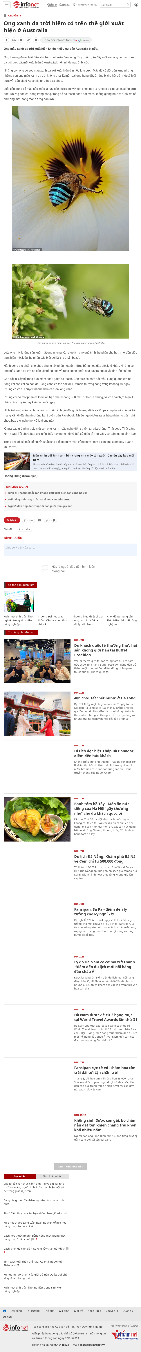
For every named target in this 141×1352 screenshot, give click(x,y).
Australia (24, 529)
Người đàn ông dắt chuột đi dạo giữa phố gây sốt (40, 506)
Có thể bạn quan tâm (21, 585)
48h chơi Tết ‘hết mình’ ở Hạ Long (105, 698)
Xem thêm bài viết (70, 1166)
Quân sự (128, 1311)
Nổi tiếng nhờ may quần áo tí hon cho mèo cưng (39, 499)
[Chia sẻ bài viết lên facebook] (6, 40)
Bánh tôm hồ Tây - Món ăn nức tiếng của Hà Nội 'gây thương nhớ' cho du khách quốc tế (101, 808)
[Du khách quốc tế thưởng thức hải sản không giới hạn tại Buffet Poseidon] (37, 661)
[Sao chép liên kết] (28, 40)
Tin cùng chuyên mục (21, 632)
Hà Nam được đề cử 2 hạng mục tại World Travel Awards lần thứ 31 (105, 1017)
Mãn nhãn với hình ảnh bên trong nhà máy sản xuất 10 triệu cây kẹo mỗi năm (83, 457)
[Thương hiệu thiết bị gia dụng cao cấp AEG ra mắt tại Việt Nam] (88, 601)
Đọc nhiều (20, 1176)
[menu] (6, 4)
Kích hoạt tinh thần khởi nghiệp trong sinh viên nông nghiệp (18, 620)
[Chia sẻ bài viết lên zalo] (14, 40)
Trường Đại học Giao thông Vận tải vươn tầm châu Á (52, 620)
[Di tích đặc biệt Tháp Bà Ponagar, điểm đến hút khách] (37, 766)
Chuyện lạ (14, 15)
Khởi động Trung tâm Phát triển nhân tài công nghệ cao (122, 620)
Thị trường (33, 1311)
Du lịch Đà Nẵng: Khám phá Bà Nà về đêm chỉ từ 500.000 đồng (104, 859)
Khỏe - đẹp (94, 1311)
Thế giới (49, 1311)
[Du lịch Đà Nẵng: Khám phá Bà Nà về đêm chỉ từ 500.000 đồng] (37, 872)
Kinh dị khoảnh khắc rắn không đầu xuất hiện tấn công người (47, 493)
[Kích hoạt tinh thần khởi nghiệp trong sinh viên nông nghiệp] (19, 601)
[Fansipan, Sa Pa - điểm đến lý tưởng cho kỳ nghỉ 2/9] (37, 925)
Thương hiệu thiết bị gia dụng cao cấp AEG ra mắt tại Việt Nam (88, 620)
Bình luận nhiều (52, 1176)
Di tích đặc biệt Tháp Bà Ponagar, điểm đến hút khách (104, 753)
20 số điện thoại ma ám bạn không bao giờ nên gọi (35, 1213)
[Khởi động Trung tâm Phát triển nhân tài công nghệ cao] (122, 601)
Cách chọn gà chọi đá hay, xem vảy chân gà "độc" (34, 1248)
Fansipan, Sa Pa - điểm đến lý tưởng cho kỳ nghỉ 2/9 (100, 912)
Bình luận (12, 520)
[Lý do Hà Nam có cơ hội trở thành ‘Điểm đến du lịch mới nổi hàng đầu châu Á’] (37, 977)
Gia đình (64, 1311)
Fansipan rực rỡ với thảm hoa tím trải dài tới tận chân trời (104, 1070)
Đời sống (80, 1115)
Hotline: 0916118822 (86, 4)
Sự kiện (7, 1316)
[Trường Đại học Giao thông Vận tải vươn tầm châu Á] (53, 601)
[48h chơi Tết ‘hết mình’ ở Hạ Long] (37, 714)
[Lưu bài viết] (36, 40)
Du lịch (79, 640)
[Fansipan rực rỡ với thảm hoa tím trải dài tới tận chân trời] (37, 1083)
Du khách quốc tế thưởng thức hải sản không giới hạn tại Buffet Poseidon (105, 650)
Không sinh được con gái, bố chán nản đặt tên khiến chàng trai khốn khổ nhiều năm (105, 1125)
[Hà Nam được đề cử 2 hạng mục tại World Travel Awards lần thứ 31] (37, 1030)
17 (35, 1239)
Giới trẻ (78, 1311)
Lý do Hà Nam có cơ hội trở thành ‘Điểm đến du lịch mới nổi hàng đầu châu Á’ (104, 966)
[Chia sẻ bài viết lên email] (21, 40)
